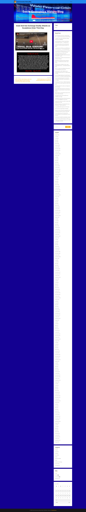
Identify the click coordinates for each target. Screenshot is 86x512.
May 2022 (56, 222)
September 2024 (58, 174)
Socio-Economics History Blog (23, 1)
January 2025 (57, 167)
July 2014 (56, 383)
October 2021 (57, 234)
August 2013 (57, 402)
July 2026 (56, 136)
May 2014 (56, 387)
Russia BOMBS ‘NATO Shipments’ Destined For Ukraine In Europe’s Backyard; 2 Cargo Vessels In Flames (62, 89)
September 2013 (58, 400)
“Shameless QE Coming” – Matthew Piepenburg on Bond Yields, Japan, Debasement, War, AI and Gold (62, 83)
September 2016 (58, 339)
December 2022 (57, 210)
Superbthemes (53, 510)
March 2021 (57, 246)
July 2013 (56, 404)
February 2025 (57, 165)
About (71, 1)
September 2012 (58, 421)
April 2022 (56, 224)
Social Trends (57, 463)
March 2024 (57, 184)
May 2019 (56, 284)
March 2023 (57, 205)
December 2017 (57, 313)
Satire (56, 460)
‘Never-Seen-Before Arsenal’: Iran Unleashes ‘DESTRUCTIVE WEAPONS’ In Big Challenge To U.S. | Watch (62, 79)
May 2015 (56, 366)
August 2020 (57, 258)
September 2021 (58, 236)
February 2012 (57, 433)
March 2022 (57, 225)
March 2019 (57, 287)
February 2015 (57, 371)
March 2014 (57, 390)
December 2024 (57, 169)
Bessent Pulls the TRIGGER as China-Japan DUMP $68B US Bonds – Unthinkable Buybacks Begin (62, 65)
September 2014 (58, 380)
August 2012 (57, 423)
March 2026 (57, 143)
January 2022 (57, 229)
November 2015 (57, 356)
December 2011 (57, 436)
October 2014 (57, 378)
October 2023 (57, 193)
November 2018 (57, 294)
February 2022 (57, 227)
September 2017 (58, 318)
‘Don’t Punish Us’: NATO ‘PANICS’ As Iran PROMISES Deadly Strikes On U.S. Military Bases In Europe (62, 72)
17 (58, 495)
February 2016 (57, 351)
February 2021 (57, 248)
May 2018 (56, 304)
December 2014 (57, 375)
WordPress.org (57, 478)
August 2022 (57, 217)
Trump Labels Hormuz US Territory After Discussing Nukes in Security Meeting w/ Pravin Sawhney (62, 114)
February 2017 (57, 330)
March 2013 (57, 411)
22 (69, 495)
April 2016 (56, 347)
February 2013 (57, 412)
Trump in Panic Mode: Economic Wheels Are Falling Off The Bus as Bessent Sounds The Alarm (62, 45)
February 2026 (57, 145)
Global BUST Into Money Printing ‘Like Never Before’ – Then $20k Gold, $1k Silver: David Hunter (62, 61)
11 (60, 493)
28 (67, 497)
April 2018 (56, 306)
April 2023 (56, 203)
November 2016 (57, 335)
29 (69, 497)
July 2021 (56, 239)
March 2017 (57, 328)
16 (56, 495)
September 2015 (58, 359)
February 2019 (57, 289)
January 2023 (57, 208)
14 (67, 493)
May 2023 (56, 201)
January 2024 (57, 188)
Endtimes (56, 453)
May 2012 (56, 428)
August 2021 (57, 237)
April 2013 (56, 409)
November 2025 (57, 150)
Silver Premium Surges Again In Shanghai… (62, 108)
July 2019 (56, 280)
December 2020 (57, 251)
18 (60, 495)
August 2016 (57, 340)
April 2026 (56, 141)
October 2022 (57, 213)
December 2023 (57, 189)
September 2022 (58, 215)
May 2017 (56, 325)
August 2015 (57, 361)
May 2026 (56, 140)
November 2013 (57, 397)
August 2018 (57, 299)
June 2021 (57, 241)
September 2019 (58, 277)
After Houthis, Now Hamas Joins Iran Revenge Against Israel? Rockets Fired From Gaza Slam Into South (23, 80)
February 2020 (57, 268)
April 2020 (56, 265)
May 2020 (56, 263)
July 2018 (56, 301)
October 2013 (57, 399)
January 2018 (57, 311)
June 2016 (57, 344)
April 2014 (56, 388)
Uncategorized (57, 465)
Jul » (69, 502)
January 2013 (57, 414)
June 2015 (57, 364)
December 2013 (57, 395)
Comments (57, 476)
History (56, 456)
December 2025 (57, 148)
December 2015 (57, 354)
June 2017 (57, 323)
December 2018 (57, 292)
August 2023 (57, 196)
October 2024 (57, 172)
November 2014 (57, 376)
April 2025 (56, 162)
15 (69, 493)
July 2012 (56, 424)
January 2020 (57, 270)
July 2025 (56, 157)
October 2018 (57, 296)
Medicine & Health (58, 458)
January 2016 (57, 352)
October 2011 (57, 438)
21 (67, 495)
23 (56, 497)
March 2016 (57, 349)
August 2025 (57, 155)
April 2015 (56, 368)
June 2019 (57, 282)
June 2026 (57, 138)
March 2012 (57, 431)
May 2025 (56, 160)
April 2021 (56, 244)
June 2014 (57, 385)
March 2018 (57, 308)
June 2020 (57, 261)
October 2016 (57, 337)
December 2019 (57, 272)
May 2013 (56, 407)
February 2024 (57, 186)
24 (58, 497)
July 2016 (56, 342)
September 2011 (58, 440)
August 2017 (57, 320)
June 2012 (57, 426)
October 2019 (57, 275)
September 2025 (58, 153)
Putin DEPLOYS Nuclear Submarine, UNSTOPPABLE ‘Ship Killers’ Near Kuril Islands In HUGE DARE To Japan (62, 54)
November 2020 (57, 253)
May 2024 (56, 181)
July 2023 (56, 198)
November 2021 (57, 232)
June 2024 (57, 179)
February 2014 (57, 392)
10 (58, 493)
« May (57, 502)
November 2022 (57, 212)
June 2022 (57, 220)
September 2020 (58, 256)
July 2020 (56, 260)
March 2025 (57, 164)
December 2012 (57, 416)
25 (60, 497)
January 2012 (57, 435)
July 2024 (56, 177)
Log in (56, 473)
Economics (57, 451)
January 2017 (57, 332)
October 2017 (57, 316)
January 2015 (57, 373)
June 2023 (57, 200)
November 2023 (57, 191)
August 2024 (57, 176)
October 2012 (57, 419)
